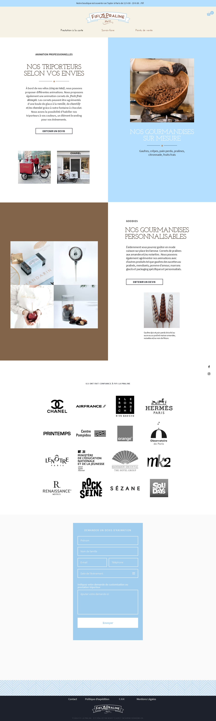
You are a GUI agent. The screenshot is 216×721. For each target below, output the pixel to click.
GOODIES (132, 221)
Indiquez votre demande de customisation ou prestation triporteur (103, 586)
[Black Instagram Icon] (209, 373)
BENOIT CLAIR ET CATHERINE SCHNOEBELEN (125, 718)
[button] (210, 13)
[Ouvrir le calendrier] (134, 573)
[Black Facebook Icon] (209, 366)
